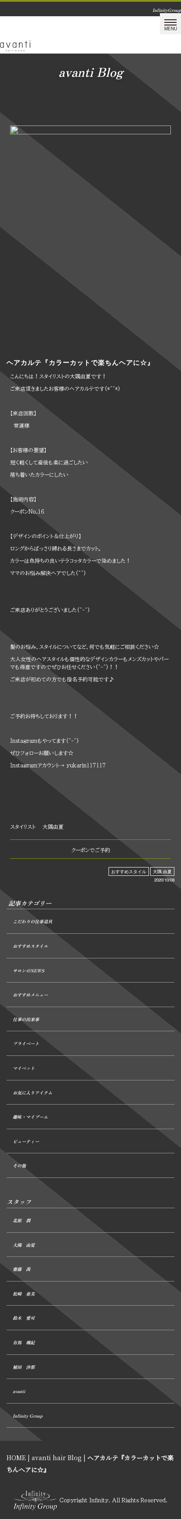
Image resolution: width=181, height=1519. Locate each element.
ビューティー (26, 1141)
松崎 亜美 (24, 1293)
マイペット (24, 1068)
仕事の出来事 (26, 1019)
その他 (19, 1165)
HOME (16, 1457)
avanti (19, 1391)
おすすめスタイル (128, 871)
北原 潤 (21, 1220)
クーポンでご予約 (90, 850)
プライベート (26, 1043)
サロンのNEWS (28, 970)
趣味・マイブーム (30, 1116)
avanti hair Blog (57, 1457)
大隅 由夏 (162, 871)
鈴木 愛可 (24, 1317)
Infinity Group (28, 1415)
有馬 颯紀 (24, 1342)
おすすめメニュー (30, 994)
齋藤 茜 (21, 1269)
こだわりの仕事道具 (32, 921)
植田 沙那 (24, 1367)
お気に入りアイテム (32, 1092)
